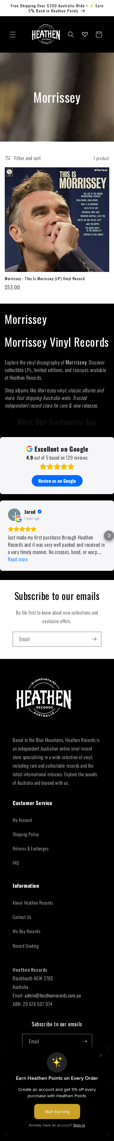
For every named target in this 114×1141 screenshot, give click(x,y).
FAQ (16, 862)
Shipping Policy (26, 834)
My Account (22, 819)
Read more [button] (18, 559)
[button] (13, 35)
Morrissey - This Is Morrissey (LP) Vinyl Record (45, 278)
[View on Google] (14, 514)
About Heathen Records (33, 902)
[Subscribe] (94, 639)
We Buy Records (26, 931)
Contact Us (22, 916)
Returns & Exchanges (30, 848)
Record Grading (26, 945)
